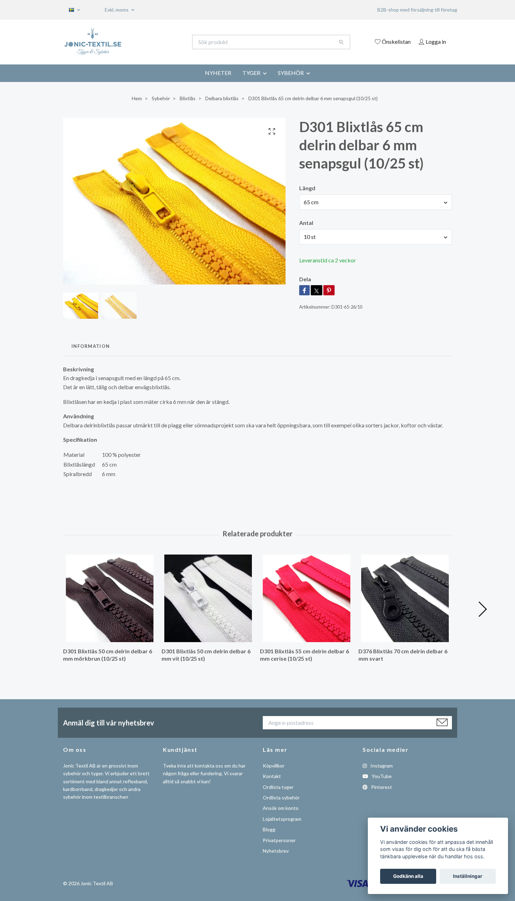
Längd (307, 188)
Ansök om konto (280, 808)
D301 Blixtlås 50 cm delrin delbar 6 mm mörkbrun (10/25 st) (107, 655)
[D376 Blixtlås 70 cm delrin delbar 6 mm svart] (405, 598)
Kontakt (272, 776)
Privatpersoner (279, 840)
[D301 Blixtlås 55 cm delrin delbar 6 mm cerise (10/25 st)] (306, 598)
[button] (482, 609)
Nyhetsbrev (276, 851)
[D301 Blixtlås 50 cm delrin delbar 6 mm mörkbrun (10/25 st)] (109, 598)
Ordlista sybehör (281, 797)
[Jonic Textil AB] (160, 42)
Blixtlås (187, 98)
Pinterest (381, 787)
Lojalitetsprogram (282, 819)
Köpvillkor (273, 766)
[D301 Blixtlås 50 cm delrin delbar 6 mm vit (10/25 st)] (208, 598)
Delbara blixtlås (222, 98)
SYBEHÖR (291, 72)
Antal (306, 222)
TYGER (251, 72)
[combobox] (375, 202)
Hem (137, 98)
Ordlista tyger (278, 787)
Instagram (381, 766)
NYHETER (218, 72)
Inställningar (467, 876)
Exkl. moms (117, 10)
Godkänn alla (408, 876)
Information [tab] (90, 346)
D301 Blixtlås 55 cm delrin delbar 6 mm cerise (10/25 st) (304, 655)
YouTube (381, 776)
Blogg (269, 829)
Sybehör (161, 98)
